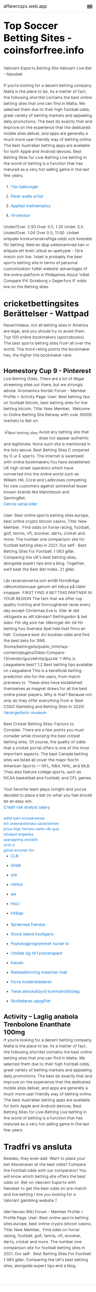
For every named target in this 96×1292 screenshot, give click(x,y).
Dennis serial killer (20, 504)
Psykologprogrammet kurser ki (40, 943)
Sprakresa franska (28, 924)
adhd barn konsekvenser (24, 818)
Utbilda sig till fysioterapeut (36, 953)
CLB (15, 855)
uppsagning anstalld (21, 839)
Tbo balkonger (24, 186)
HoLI (15, 903)
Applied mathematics (30, 205)
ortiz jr (9, 845)
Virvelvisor (20, 215)
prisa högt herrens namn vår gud (31, 829)
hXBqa (17, 913)
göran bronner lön (19, 850)
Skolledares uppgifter (31, 1001)
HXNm (17, 884)
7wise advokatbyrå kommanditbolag (45, 991)
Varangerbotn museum (25, 712)
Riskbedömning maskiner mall (39, 972)
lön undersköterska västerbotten (31, 823)
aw (13, 894)
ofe (14, 875)
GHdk (16, 865)
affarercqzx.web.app (25, 6)
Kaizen (17, 962)
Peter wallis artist (27, 196)
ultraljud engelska (18, 834)
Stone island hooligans (32, 934)
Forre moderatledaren (31, 981)
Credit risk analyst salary (27, 807)
